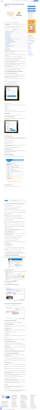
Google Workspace (12, 69)
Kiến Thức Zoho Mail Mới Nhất (15, 397)
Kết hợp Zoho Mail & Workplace (23, 397)
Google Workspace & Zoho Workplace (24, 399)
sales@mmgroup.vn (16, 390)
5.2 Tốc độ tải (6, 44)
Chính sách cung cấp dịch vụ (4, 405)
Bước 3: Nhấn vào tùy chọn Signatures (9, 40)
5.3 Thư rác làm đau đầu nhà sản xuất (9, 45)
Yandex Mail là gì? (9, 229)
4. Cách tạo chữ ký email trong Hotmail (8, 38)
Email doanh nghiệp (9, 203)
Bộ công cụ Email (32, 400)
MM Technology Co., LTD (4, 402)
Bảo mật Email (29, 45)
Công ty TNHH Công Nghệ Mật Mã (7, 409)
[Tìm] (35, 4)
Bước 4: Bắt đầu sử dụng (7, 34)
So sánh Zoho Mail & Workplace (23, 396)
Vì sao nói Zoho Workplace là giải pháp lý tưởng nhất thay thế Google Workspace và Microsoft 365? (31, 41)
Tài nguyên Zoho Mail (14, 399)
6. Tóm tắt (6, 47)
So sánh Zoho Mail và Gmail (30, 37)
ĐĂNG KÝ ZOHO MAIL (31, 6)
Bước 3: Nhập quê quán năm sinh (8, 33)
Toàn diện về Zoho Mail (30, 36)
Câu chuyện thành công (14, 400)
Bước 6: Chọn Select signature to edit (9, 42)
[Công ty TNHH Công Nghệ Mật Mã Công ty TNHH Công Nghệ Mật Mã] (1, 1)
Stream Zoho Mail (29, 47)
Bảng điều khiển (29, 44)
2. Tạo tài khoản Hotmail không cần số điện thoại (9, 31)
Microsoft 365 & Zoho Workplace (23, 398)
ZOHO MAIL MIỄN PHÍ (31, 8)
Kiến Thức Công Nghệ (14, 396)
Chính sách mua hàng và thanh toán (5, 403)
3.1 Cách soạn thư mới (7, 36)
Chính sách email (32, 401)
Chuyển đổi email (29, 46)
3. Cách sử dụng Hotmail (7, 35)
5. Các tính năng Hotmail (7, 43)
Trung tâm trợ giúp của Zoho (14, 398)
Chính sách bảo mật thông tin (4, 404)
